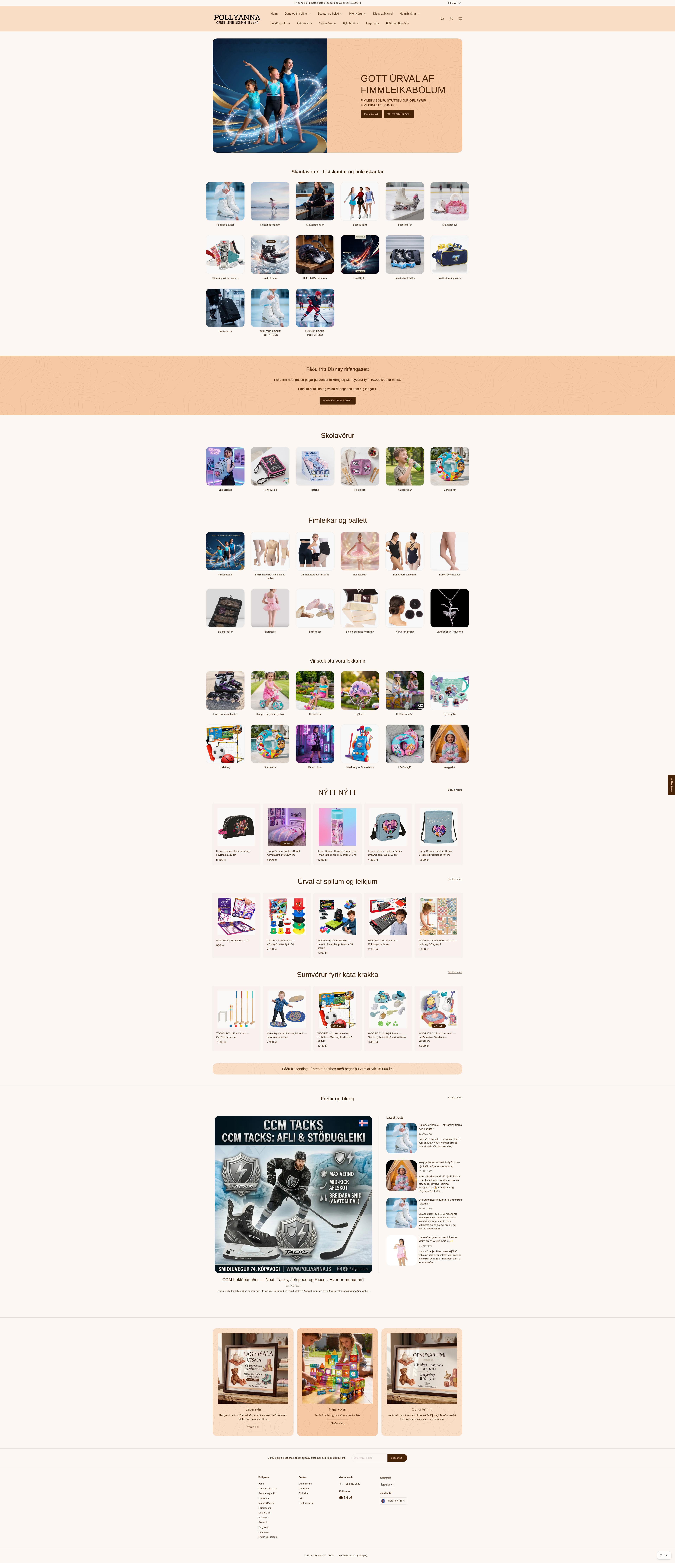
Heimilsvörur (408, 13)
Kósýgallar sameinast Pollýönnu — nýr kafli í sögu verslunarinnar (439, 1164)
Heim (274, 13)
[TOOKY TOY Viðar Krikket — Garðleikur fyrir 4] (236, 1016)
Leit (301, 1498)
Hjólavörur (356, 13)
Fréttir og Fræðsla (397, 23)
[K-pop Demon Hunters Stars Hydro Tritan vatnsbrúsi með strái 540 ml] (337, 834)
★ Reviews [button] (671, 785)
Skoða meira (455, 789)
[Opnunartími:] (422, 1368)
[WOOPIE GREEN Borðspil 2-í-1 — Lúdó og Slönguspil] (438, 923)
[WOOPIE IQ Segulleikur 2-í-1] (236, 921)
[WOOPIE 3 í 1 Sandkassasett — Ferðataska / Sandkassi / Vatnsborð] (438, 1018)
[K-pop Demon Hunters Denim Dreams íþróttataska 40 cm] (438, 834)
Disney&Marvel (383, 13)
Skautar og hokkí (328, 13)
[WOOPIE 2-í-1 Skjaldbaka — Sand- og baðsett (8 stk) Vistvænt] (388, 1016)
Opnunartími (305, 1483)
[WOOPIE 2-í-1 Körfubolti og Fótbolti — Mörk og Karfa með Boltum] (337, 1018)
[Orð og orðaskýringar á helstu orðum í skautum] (401, 1213)
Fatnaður (303, 23)
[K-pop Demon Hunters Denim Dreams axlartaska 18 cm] (388, 834)
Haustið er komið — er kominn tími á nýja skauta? (440, 1126)
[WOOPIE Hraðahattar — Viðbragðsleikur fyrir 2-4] (286, 923)
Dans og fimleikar (296, 13)
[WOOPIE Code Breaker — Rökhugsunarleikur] (388, 923)
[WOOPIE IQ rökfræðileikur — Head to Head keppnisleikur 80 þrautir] (337, 925)
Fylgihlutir (349, 23)
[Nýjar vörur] (337, 1368)
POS (331, 1555)
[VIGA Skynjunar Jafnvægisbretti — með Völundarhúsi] (286, 1016)
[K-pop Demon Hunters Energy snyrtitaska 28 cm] (236, 834)
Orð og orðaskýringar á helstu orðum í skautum (440, 1201)
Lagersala (372, 23)
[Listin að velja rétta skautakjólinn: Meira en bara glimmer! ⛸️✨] (401, 1250)
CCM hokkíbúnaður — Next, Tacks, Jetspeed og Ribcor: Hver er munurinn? (293, 1279)
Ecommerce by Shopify (355, 1555)
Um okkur (304, 1488)
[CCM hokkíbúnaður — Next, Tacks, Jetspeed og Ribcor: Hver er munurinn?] (293, 1194)
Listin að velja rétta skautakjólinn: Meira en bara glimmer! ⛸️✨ (438, 1239)
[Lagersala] (253, 1368)
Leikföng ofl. (279, 23)
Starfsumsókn (306, 1503)
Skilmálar (304, 1493)
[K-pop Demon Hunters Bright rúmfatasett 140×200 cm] (286, 834)
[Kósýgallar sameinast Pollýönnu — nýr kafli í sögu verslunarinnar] (401, 1175)
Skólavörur (326, 23)
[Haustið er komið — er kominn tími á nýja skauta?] (401, 1138)
